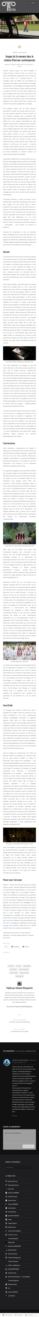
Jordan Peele (14, 973)
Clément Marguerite (17, 64)
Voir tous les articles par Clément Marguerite (19, 1006)
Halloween (22, 52)
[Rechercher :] (19, 1167)
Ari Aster (11, 966)
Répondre (33, 1060)
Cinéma (15, 52)
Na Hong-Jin (19, 976)
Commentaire (28, 1146)
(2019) (15, 470)
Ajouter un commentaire (25, 1051)
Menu (33, 3)
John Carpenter (23, 969)
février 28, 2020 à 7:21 (19, 1062)
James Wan (27, 966)
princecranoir (19, 1060)
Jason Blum (13, 969)
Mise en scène (24, 973)
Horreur (18, 966)
